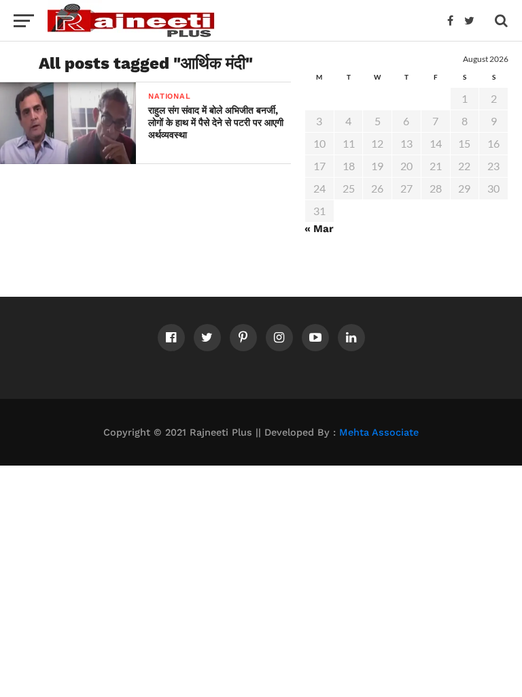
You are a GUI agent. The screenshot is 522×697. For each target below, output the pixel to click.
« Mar (319, 229)
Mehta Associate (379, 432)
